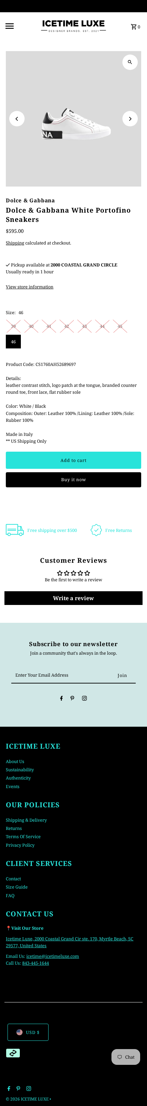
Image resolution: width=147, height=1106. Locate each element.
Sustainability (20, 769)
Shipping (15, 243)
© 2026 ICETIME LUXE (28, 1099)
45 (120, 326)
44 (102, 326)
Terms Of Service (23, 836)
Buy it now (73, 479)
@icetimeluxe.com (60, 956)
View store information (29, 287)
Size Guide (17, 887)
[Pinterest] (72, 699)
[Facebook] (61, 699)
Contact (13, 879)
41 (48, 326)
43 (84, 326)
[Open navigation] (20, 26)
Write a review (73, 598)
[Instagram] (84, 699)
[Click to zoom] (130, 62)
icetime (33, 956)
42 (66, 326)
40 (31, 326)
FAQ (10, 895)
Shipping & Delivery (26, 820)
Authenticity (18, 778)
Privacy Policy (20, 845)
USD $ (33, 1032)
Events (12, 786)
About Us (15, 761)
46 (13, 341)
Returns (14, 828)
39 (13, 326)
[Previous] (17, 119)
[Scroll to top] (132, 1088)
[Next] (130, 119)
